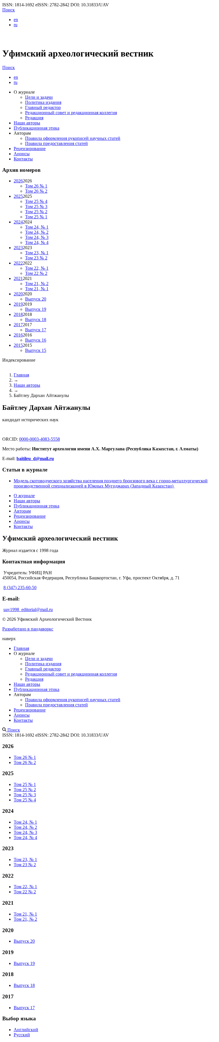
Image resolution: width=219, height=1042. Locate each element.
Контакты (23, 158)
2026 (18, 180)
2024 (18, 221)
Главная (21, 374)
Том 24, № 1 (36, 227)
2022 (18, 263)
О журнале (24, 495)
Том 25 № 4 (36, 201)
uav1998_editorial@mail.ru (28, 609)
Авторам (22, 511)
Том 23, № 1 (36, 252)
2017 (18, 324)
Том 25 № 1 (36, 216)
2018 (18, 314)
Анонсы (22, 153)
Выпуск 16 (35, 340)
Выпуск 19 (35, 309)
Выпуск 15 (35, 350)
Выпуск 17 (35, 329)
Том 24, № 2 (36, 232)
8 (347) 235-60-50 (19, 587)
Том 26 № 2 (36, 191)
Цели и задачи (39, 97)
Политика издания (43, 102)
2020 (18, 293)
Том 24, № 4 (36, 242)
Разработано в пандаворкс (27, 628)
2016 (18, 334)
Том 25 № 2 (36, 211)
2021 (18, 278)
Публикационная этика (36, 128)
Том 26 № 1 (36, 186)
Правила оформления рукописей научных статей (72, 138)
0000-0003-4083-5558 (39, 439)
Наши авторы (27, 122)
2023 (18, 247)
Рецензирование (30, 148)
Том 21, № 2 (36, 283)
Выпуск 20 (35, 299)
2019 (18, 304)
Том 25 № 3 (36, 206)
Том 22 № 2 (36, 273)
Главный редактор (43, 107)
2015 (18, 345)
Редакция (34, 117)
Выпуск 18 (35, 319)
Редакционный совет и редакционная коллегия (71, 112)
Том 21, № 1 (36, 288)
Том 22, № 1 (36, 268)
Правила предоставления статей (56, 143)
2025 (18, 196)
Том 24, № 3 (36, 237)
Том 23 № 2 (36, 257)
